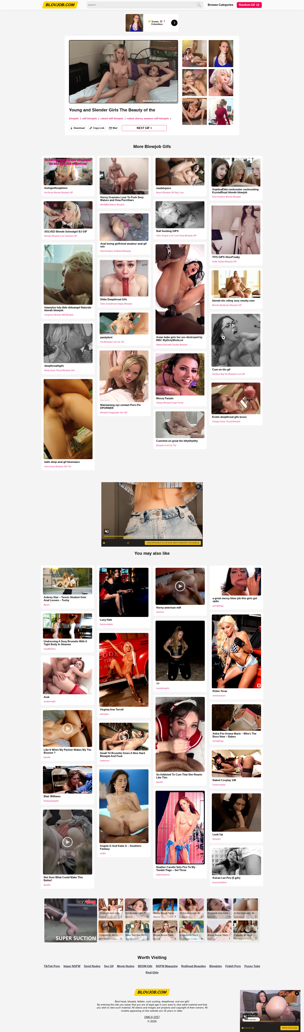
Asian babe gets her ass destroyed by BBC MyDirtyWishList (179, 339)
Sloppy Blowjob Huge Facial (169, 403)
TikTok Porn (52, 966)
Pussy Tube (252, 966)
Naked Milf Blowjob (111, 118)
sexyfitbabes (50, 649)
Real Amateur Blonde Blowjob (226, 197)
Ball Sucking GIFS (167, 231)
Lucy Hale (106, 619)
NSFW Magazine (167, 966)
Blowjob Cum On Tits (166, 445)
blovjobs (217, 839)
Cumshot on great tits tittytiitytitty (177, 440)
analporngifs (50, 701)
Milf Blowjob (89, 118)
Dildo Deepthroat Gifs (113, 299)
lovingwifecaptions (56, 188)
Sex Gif (108, 966)
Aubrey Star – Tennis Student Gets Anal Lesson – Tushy (65, 599)
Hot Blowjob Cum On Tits (112, 342)
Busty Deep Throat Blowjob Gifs (59, 370)
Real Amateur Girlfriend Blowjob (115, 251)
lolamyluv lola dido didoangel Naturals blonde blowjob (67, 309)
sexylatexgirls (162, 688)
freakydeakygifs (51, 801)
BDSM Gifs (145, 966)
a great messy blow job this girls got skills (235, 600)
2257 (156, 1017)
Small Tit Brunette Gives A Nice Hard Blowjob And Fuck (122, 755)
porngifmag (218, 606)
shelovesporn (219, 695)
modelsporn (163, 188)
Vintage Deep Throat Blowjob (226, 421)
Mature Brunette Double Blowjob (171, 345)
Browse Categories (220, 4)
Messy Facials (164, 398)
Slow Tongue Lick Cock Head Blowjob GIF (176, 235)
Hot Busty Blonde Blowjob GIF (58, 192)
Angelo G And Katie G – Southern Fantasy (120, 847)
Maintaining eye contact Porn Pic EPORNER (120, 406)
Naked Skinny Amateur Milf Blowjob (148, 118)
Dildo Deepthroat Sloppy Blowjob (116, 304)
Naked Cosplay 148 (224, 780)
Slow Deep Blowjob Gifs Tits (57, 466)
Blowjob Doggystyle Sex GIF (113, 412)
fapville (159, 782)
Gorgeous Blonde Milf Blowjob (58, 315)
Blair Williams (52, 796)
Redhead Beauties (193, 966)
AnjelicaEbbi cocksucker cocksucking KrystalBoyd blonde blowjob (235, 191)
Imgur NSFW (72, 966)
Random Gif (247, 4)
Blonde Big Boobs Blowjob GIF (227, 305)
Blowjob (74, 118)
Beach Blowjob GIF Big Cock (170, 192)
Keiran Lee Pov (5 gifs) (226, 877)
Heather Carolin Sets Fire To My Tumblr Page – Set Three (175, 869)
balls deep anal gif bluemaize (62, 462)
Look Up (218, 834)
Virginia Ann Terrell (112, 709)
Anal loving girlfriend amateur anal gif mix (123, 245)
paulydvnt (106, 337)
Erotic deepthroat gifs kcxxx (229, 417)
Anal (46, 697)
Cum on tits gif (221, 369)
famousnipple (106, 624)
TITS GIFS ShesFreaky (226, 257)
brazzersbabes (220, 882)
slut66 (103, 853)
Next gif (144, 128)
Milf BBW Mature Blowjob (112, 204)
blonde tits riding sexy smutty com (233, 300)
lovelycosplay (219, 785)
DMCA (148, 1017)
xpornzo (160, 612)
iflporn (47, 605)
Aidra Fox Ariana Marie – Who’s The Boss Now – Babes (234, 735)
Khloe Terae (220, 691)
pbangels (104, 714)
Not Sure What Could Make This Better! (63, 879)
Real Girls (152, 972)
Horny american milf (168, 607)
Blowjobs (215, 966)
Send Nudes (92, 966)
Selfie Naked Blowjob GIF (224, 261)
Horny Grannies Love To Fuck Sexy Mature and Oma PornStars (122, 199)
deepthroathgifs (54, 365)
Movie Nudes (125, 966)
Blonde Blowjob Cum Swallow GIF (60, 236)
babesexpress (163, 875)
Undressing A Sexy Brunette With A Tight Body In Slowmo (65, 643)
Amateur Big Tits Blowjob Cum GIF (228, 374)
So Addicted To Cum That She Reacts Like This (179, 776)
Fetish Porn (233, 966)
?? (157, 683)
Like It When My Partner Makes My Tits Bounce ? (67, 751)
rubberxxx (104, 760)
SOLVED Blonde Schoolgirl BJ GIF (65, 231)
